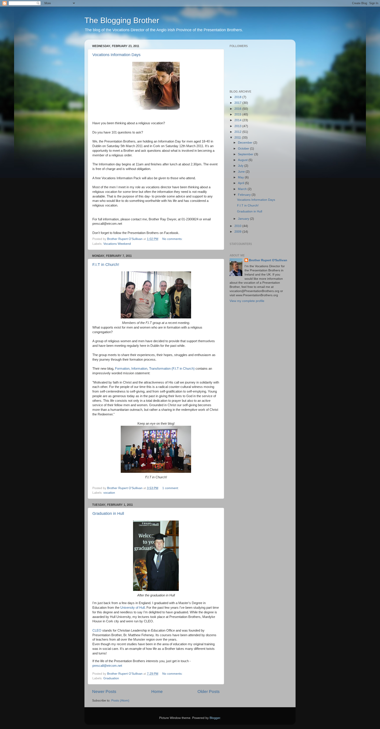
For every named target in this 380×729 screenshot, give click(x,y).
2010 (238, 226)
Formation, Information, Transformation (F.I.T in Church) (155, 368)
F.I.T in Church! (105, 264)
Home (157, 691)
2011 (238, 137)
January (244, 218)
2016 (238, 108)
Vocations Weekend (117, 243)
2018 (238, 97)
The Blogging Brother (121, 20)
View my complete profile (247, 301)
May (241, 177)
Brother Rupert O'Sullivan (268, 260)
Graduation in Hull (108, 513)
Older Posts (208, 691)
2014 (238, 120)
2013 (238, 126)
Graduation (111, 678)
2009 (238, 231)
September (246, 154)
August (243, 160)
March (243, 189)
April (241, 183)
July (241, 165)
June (242, 171)
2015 (238, 114)
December (245, 142)
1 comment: (171, 488)
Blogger (215, 718)
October (244, 148)
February (245, 194)
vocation (109, 492)
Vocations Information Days (116, 55)
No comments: (172, 239)
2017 (238, 102)
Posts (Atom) (120, 700)
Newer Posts (104, 691)
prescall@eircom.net (107, 665)
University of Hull (132, 607)
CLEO (96, 630)
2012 (238, 131)
